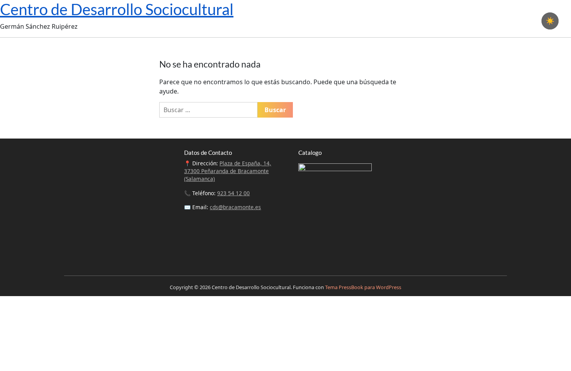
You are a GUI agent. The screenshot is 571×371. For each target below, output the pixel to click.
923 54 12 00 (233, 193)
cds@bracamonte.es (235, 207)
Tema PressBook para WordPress (363, 287)
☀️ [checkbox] (550, 21)
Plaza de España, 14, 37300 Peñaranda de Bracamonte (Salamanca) (227, 171)
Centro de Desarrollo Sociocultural (116, 9)
